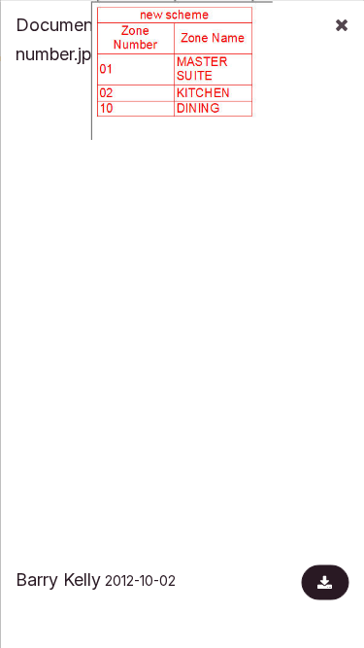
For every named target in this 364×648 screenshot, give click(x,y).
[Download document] (324, 581)
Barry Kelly (58, 578)
